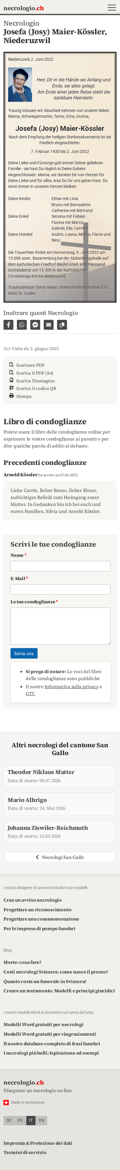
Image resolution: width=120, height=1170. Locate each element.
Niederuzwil (26, 40)
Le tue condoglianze (34, 601)
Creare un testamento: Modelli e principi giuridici (59, 990)
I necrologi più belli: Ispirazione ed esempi (51, 1053)
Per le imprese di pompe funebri (39, 928)
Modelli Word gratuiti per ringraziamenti (49, 1034)
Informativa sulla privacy (72, 686)
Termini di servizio (24, 1152)
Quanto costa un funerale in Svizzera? (45, 981)
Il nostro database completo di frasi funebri (51, 1043)
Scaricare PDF (30, 365)
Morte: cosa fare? (22, 962)
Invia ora (24, 653)
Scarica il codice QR (35, 388)
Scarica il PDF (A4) (34, 373)
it (31, 1120)
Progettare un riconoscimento (37, 909)
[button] (110, 8)
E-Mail (19, 578)
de (8, 1120)
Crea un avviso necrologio (32, 900)
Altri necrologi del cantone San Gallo (60, 749)
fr (20, 1120)
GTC (30, 693)
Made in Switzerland (27, 1102)
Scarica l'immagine (34, 381)
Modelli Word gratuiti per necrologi (43, 1024)
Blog (7, 950)
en (41, 1120)
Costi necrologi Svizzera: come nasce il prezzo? (55, 972)
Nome (18, 555)
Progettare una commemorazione (41, 919)
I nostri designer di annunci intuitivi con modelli (45, 887)
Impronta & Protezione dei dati (37, 1143)
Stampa (23, 396)
